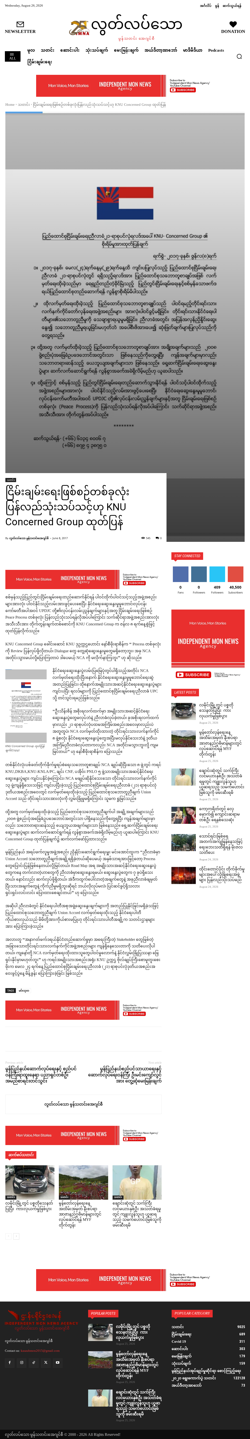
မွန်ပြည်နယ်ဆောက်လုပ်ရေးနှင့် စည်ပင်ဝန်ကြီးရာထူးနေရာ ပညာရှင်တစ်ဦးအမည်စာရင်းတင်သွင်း (41, 1074)
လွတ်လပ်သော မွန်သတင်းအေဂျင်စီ (29, 538)
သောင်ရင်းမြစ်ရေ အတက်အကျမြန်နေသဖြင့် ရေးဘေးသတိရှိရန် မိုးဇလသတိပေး (221, 844)
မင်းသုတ (24, 990)
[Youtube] (57, 1363)
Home (10, 105)
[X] (21, 1039)
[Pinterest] (33, 1039)
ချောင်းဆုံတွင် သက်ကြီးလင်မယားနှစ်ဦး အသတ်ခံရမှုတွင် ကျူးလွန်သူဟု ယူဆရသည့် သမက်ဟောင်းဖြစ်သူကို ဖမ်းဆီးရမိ (137, 1214)
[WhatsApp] (44, 1039)
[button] (239, 56)
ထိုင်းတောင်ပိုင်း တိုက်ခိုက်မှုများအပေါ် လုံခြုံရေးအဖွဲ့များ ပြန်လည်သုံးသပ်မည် (222, 875)
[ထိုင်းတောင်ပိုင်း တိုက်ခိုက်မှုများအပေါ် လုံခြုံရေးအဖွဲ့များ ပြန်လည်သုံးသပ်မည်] (183, 875)
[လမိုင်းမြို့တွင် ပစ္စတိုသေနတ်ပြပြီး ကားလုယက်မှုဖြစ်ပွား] (29, 1182)
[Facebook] (10, 1039)
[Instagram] (21, 1363)
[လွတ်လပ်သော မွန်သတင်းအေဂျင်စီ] (25, 1104)
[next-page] (16, 1236)
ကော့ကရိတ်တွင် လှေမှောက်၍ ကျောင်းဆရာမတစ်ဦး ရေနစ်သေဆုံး (219, 815)
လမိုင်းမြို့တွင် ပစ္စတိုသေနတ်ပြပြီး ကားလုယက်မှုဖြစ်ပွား (29, 1206)
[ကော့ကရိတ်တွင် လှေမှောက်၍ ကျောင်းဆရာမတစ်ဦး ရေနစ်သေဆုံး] (183, 815)
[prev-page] (8, 1236)
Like (180, 568)
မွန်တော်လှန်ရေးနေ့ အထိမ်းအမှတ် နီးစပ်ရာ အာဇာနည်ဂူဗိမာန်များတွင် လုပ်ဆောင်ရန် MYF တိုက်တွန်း (80, 1214)
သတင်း (24, 105)
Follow (199, 568)
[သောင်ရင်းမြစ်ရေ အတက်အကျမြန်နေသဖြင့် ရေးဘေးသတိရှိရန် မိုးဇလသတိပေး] (183, 842)
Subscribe (236, 568)
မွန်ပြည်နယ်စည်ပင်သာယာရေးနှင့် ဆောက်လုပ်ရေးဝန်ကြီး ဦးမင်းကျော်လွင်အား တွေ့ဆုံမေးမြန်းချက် (125, 1074)
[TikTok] (33, 1363)
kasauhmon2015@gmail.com (40, 1350)
